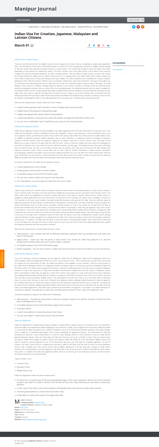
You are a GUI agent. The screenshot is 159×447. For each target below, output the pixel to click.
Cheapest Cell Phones (84, 27)
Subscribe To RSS (2, 258)
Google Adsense (33, 27)
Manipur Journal (36, 8)
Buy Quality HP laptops (100, 27)
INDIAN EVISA (39, 402)
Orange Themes (30, 443)
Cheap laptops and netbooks (50, 27)
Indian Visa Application (23, 320)
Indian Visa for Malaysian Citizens (27, 254)
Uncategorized (117, 69)
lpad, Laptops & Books (68, 27)
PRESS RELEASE (23, 20)
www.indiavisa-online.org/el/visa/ (34, 419)
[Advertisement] (128, 45)
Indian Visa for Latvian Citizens (26, 186)
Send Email (24, 407)
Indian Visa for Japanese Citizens (27, 126)
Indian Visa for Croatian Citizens (26, 59)
